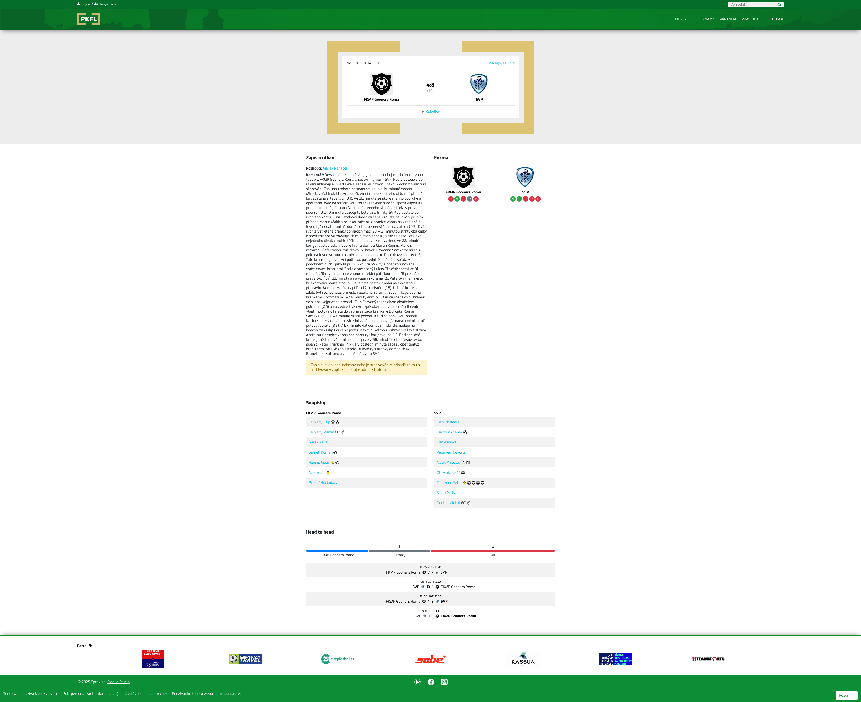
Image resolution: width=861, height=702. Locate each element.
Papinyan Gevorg (451, 452)
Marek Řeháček (335, 168)
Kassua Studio (118, 682)
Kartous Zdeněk (450, 432)
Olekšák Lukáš (448, 472)
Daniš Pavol (446, 442)
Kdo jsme (776, 19)
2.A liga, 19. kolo (502, 63)
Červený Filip (319, 422)
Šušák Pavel (319, 442)
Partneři (728, 19)
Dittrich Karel (448, 422)
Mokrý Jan (317, 472)
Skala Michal (447, 492)
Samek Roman (321, 452)
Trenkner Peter (449, 482)
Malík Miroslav (449, 462)
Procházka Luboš (323, 482)
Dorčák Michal (448, 502)
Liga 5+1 (682, 19)
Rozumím (847, 695)
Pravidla (750, 19)
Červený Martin (321, 432)
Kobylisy (433, 111)
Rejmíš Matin (319, 462)
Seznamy (706, 19)
